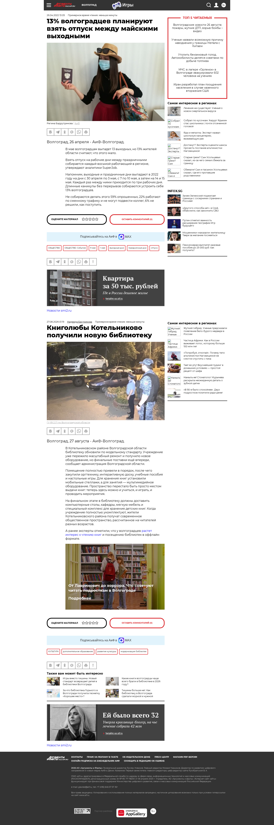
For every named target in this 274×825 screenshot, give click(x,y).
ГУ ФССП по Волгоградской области (68, 422)
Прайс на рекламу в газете (102, 757)
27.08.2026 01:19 (55, 321)
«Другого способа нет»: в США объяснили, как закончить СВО (200, 209)
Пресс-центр (162, 757)
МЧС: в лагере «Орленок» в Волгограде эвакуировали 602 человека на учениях (197, 73)
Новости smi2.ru (59, 310)
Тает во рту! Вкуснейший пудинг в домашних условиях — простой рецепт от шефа (203, 368)
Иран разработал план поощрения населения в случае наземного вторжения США (197, 87)
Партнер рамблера (103, 811)
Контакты (77, 757)
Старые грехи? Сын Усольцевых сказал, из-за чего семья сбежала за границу (204, 160)
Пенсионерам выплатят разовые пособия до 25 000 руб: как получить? (201, 248)
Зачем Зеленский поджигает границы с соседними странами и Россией (202, 198)
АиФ (77, 123)
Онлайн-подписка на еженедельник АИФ (95, 761)
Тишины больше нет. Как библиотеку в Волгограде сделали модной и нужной (137, 693)
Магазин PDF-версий (185, 757)
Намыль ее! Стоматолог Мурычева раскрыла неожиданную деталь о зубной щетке (204, 380)
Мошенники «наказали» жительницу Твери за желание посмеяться (203, 234)
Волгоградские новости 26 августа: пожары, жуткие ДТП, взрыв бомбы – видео (197, 28)
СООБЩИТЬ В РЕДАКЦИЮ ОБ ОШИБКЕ (144, 761)
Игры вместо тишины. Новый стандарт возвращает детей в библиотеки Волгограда (80, 681)
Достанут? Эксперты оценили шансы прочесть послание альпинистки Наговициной (205, 148)
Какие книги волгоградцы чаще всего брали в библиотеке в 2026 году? (141, 681)
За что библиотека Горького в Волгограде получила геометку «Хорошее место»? (81, 693)
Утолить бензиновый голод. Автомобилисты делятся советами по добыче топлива (197, 58)
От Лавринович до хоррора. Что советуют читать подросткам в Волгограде (111, 588)
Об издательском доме (136, 757)
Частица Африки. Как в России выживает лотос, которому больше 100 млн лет (204, 343)
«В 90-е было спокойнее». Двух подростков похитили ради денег (203, 391)
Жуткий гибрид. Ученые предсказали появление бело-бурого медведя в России (205, 331)
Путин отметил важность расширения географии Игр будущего (198, 223)
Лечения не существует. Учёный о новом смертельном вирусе (203, 109)
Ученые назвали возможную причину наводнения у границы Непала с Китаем (197, 43)
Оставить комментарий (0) (137, 219)
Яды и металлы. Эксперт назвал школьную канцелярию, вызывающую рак (202, 135)
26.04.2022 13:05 (56, 15)
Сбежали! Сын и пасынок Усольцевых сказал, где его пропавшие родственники (205, 172)
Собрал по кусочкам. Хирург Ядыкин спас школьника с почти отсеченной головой (205, 123)
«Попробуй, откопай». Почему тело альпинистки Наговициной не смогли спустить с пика (204, 355)
